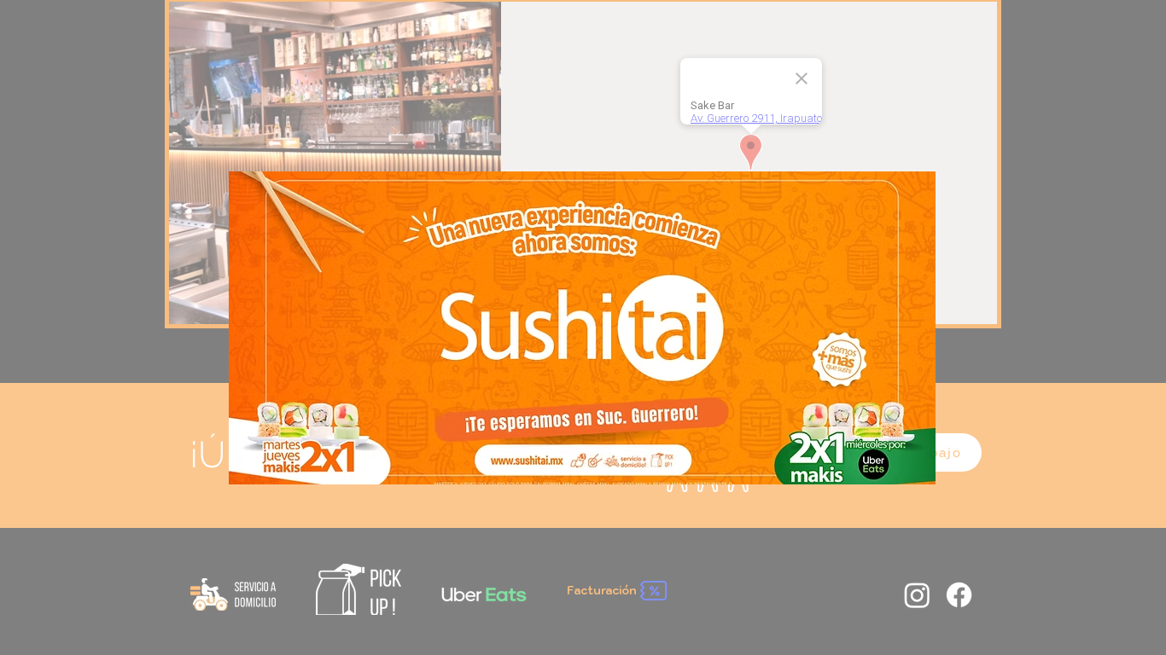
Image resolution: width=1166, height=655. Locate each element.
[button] (937, 126)
